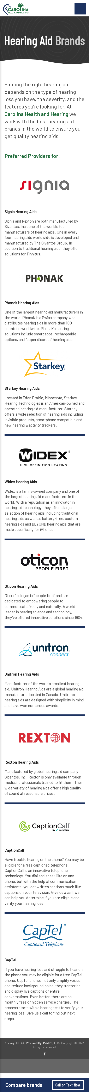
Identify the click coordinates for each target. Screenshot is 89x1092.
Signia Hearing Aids (21, 211)
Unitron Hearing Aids (22, 674)
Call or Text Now (67, 1084)
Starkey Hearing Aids (22, 388)
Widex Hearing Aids (21, 481)
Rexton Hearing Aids (22, 762)
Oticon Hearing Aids (21, 586)
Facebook (44, 1054)
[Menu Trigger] (80, 8)
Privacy (9, 1043)
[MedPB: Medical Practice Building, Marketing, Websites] (43, 1043)
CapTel (10, 959)
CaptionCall (14, 850)
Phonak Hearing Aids (22, 302)
